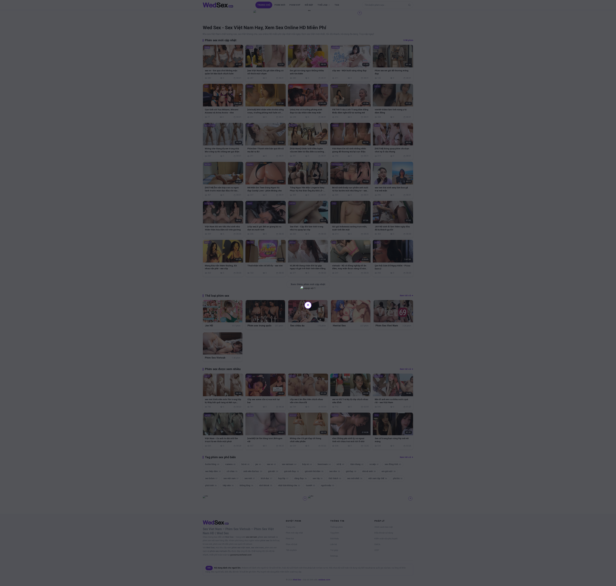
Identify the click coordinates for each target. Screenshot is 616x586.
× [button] (308, 305)
